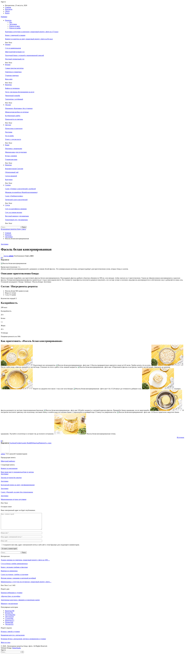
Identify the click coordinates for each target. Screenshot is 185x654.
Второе (7, 64)
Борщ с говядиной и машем (15, 35)
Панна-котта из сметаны (14, 119)
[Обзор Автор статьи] (5, 452)
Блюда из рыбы (15, 28)
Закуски (8, 125)
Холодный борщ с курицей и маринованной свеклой (24, 55)
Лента (7, 11)
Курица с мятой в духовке (10, 631)
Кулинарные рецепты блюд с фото (13, 229)
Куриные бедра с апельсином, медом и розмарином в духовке (23, 639)
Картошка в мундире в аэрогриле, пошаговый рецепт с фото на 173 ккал (31, 32)
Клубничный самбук (12, 116)
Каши (7, 145)
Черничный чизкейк (12, 95)
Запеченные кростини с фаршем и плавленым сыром (20, 600)
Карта (7, 13)
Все (10, 22)
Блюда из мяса (14, 26)
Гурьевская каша (11, 159)
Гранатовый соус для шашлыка (16, 220)
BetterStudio (16, 648)
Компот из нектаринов (9, 468)
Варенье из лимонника (9, 571)
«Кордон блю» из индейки (10, 596)
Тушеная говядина (12, 75)
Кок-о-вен (8, 79)
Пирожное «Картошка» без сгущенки (19, 108)
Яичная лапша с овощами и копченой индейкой (18, 578)
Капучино (9, 179)
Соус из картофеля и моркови (16, 209)
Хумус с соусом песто (13, 139)
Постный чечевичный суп (14, 59)
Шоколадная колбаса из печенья (16, 112)
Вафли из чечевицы (12, 88)
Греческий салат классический (16, 200)
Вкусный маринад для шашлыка (17, 216)
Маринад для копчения (9, 603)
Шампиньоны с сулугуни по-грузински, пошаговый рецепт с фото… (26, 582)
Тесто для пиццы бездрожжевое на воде (19, 92)
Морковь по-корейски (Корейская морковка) (21, 192)
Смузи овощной (11, 176)
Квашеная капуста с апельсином (13, 635)
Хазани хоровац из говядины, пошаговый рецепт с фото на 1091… (25, 560)
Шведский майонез (8, 461)
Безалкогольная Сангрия (14, 169)
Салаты (8, 185)
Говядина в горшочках (13, 72)
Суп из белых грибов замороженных (14, 563)
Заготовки (13, 24)
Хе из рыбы (9, 136)
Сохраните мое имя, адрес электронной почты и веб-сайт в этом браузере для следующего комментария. (41, 545)
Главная (8, 7)
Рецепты (8, 20)
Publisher (4, 17)
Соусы (7, 205)
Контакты (8, 9)
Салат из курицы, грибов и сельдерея (14, 574)
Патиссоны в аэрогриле (13, 128)
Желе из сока (5, 642)
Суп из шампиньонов (13, 48)
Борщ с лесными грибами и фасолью (14, 567)
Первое (7, 44)
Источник (180, 437)
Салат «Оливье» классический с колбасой (20, 189)
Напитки (8, 165)
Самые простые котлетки (14, 68)
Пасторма (8, 132)
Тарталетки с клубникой (14, 99)
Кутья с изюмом (11, 156)
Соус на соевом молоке (13, 212)
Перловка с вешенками (13, 148)
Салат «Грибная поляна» (14, 196)
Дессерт (8, 105)
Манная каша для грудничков (16, 152)
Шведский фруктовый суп (15, 52)
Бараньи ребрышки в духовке (11, 593)
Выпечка (8, 85)
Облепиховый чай (11, 172)
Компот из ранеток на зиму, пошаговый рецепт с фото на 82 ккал (29, 39)
